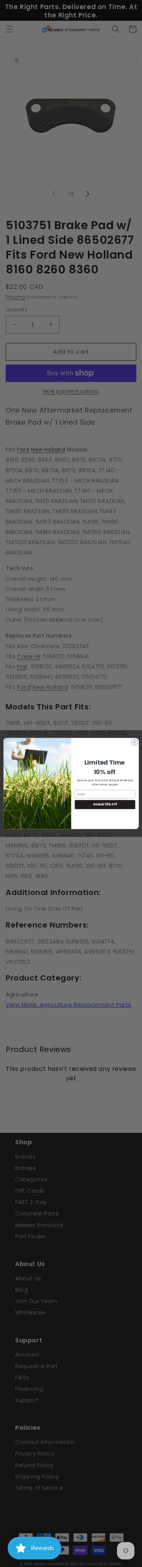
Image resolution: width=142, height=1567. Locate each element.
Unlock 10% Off (105, 804)
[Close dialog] (134, 742)
